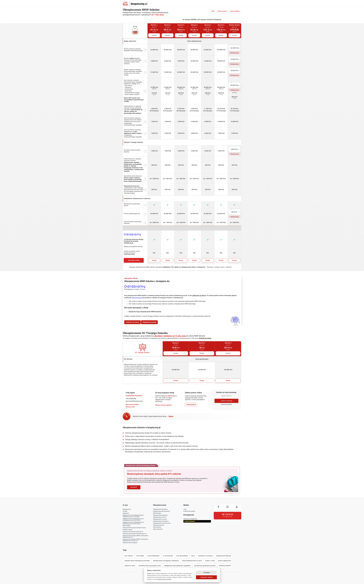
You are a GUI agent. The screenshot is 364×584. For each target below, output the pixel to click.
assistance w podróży (205, 556)
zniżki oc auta (210, 561)
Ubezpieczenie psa (158, 525)
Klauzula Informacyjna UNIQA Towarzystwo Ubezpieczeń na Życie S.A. (135, 539)
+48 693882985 (131, 398)
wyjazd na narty (129, 565)
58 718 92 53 (227, 514)
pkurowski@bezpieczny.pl (134, 401)
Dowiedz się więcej (132, 322)
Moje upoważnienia (132, 404)
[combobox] (234, 48)
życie (193, 556)
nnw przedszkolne (153, 556)
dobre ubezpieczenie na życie (192, 561)
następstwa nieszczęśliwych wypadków (177, 565)
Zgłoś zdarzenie (157, 529)
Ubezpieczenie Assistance (161, 521)
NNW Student (157, 513)
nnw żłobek (140, 556)
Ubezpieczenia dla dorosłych (161, 511)
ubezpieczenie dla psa (223, 556)
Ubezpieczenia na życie (160, 519)
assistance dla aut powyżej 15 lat (149, 565)
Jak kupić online (133, 260)
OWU (213, 11)
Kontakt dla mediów (189, 511)
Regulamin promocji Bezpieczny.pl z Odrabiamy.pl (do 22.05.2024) (133, 523)
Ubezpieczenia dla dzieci (160, 509)
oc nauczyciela (168, 556)
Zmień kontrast (189, 521)
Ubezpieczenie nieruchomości (162, 523)
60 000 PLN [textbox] (234, 70)
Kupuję (154, 35)
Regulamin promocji (149, 322)
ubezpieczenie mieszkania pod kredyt (137, 561)
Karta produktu (235, 11)
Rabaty (171, 416)
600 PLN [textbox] (234, 212)
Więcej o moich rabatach (163, 405)
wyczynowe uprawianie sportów (205, 565)
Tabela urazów (222, 11)
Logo (184, 509)
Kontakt (125, 511)
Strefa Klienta (157, 527)
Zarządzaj (206, 572)
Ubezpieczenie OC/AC (159, 517)
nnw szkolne (128, 556)
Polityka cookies (127, 529)
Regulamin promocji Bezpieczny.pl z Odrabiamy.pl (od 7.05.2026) (133, 516)
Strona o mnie (130, 407)
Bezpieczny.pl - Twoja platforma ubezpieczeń (135, 4)
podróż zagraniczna (224, 561)
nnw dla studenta (182, 556)
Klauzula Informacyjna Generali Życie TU (134, 533)
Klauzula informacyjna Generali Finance (134, 527)
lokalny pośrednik (225, 565)
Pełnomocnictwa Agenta (130, 542)
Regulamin (126, 513)
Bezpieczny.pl (127, 509)
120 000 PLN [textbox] (234, 48)
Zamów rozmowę (226, 401)
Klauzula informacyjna (226, 404)
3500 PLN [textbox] (234, 149)
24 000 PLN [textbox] (234, 59)
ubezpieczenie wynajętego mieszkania (166, 561)
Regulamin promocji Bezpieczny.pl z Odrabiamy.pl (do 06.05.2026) (133, 519)
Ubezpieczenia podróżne (160, 515)
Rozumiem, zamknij (206, 577)
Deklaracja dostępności (190, 519)
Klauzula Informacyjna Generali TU (133, 531)
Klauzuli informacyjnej (164, 579)
